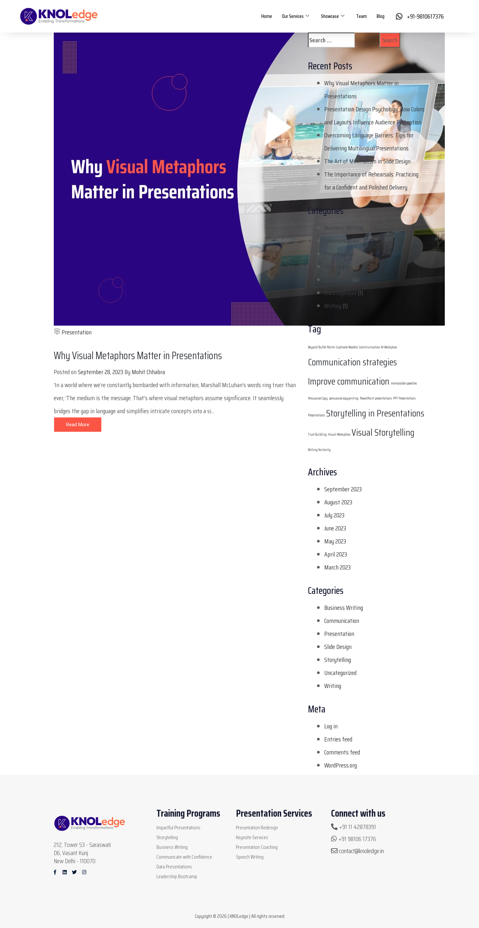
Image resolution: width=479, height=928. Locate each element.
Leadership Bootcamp (176, 876)
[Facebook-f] (54, 872)
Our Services (293, 16)
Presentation (77, 332)
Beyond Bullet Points (321, 347)
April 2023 (335, 554)
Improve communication (348, 381)
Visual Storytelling (383, 432)
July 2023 (334, 515)
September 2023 (343, 489)
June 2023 (335, 528)
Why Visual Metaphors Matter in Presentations (138, 355)
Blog (381, 16)
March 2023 (337, 567)
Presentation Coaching (257, 847)
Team (361, 16)
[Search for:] (341, 40)
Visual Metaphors (339, 434)
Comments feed (342, 752)
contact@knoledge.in (361, 851)
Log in (331, 726)
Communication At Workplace (378, 347)
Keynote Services (252, 837)
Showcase (330, 16)
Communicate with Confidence (184, 857)
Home (266, 16)
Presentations (316, 415)
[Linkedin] (64, 872)
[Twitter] (74, 872)
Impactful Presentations (178, 827)
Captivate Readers (347, 347)
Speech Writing (250, 857)
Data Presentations (174, 867)
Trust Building (317, 434)
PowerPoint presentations (376, 398)
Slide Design (338, 266)
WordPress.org (340, 765)
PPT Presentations (404, 398)
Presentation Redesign (257, 827)
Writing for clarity (319, 450)
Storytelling (337, 279)
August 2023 (338, 502)
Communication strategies (352, 362)
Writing (332, 306)
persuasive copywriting (343, 398)
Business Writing (343, 227)
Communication (341, 240)
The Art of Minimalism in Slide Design (367, 161)
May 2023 (335, 541)
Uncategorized (340, 293)
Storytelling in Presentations (375, 413)
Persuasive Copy (318, 398)
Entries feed (338, 739)
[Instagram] (84, 872)
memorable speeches (404, 383)
